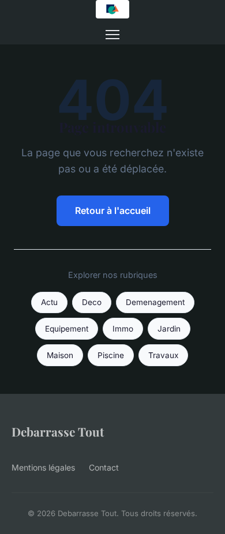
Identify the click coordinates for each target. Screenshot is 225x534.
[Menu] (112, 34)
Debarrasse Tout (58, 431)
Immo (122, 328)
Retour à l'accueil (113, 210)
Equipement (66, 328)
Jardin (169, 328)
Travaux (163, 355)
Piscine (110, 355)
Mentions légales (43, 467)
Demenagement (155, 302)
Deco (92, 302)
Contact (104, 467)
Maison (60, 355)
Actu (49, 302)
